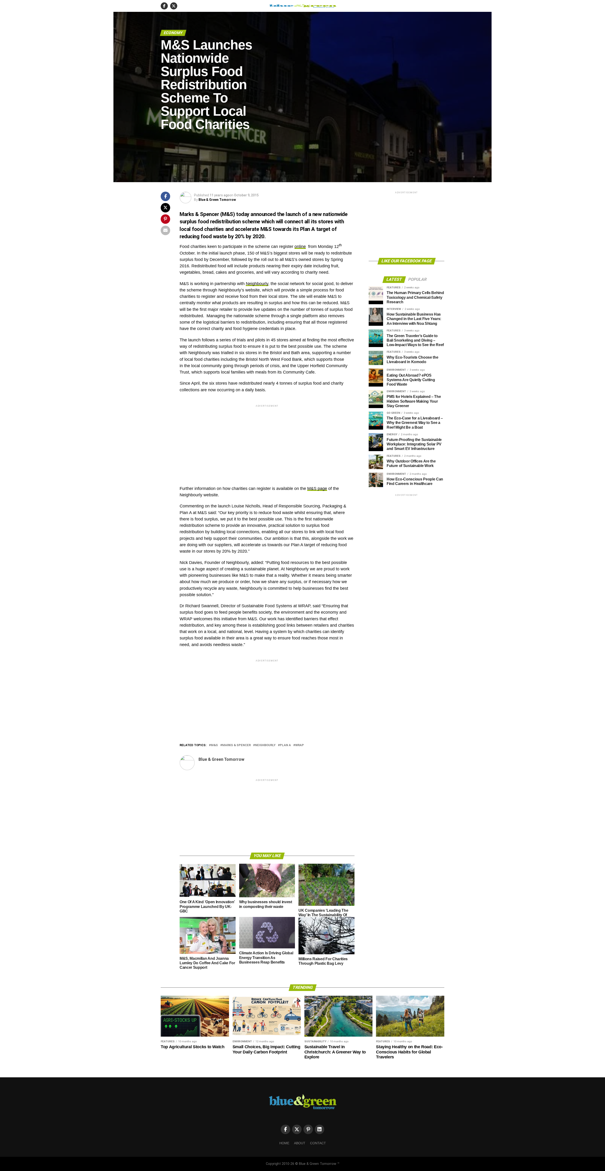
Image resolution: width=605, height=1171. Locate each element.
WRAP (299, 745)
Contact (318, 1143)
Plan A (285, 745)
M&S (214, 745)
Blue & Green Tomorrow (217, 200)
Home (284, 1143)
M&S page (317, 488)
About (299, 1143)
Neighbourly (257, 283)
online (300, 246)
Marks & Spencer (236, 745)
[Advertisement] (267, 441)
